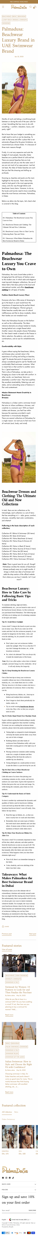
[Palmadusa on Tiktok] (13, 1178)
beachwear (6, 16)
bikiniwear (21, 16)
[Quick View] (14, 1145)
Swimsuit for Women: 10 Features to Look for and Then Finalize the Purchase (18, 990)
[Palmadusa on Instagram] (6, 1178)
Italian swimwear (12, 1047)
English (4, 1220)
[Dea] (26, 1136)
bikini (14, 16)
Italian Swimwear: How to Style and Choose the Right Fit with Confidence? (18, 1064)
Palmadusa (16, 1223)
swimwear (6, 23)
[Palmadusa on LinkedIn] (10, 1178)
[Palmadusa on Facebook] (3, 1178)
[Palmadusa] (19, 7)
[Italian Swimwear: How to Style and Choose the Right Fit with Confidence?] (19, 1033)
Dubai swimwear (21, 975)
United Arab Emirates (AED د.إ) (20, 1220)
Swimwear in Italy (12, 982)
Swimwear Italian (12, 1054)
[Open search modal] (30, 7)
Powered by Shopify (7, 1227)
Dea (20, 1151)
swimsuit (9, 979)
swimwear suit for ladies (15, 1057)
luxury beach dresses (10, 20)
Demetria (5, 1151)
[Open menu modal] (3, 7)
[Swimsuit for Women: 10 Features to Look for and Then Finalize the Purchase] (19, 965)
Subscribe (32, 1210)
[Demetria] (9, 1136)
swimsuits (23, 20)
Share (7, 927)
